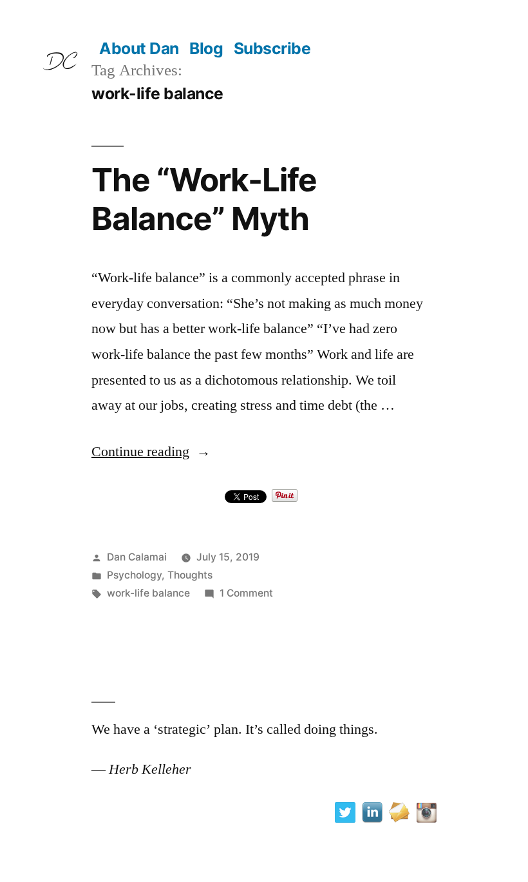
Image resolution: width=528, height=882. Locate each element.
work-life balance (148, 593)
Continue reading (151, 452)
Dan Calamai (137, 557)
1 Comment (246, 593)
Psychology (134, 575)
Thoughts (189, 575)
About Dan (139, 48)
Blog (206, 48)
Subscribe (272, 48)
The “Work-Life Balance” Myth (204, 198)
